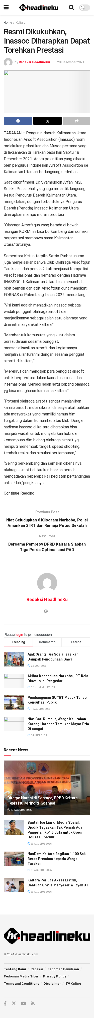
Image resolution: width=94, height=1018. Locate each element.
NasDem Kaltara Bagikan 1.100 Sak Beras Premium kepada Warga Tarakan (57, 858)
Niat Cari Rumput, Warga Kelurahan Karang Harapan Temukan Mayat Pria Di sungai (58, 724)
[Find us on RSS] (33, 1004)
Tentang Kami (15, 969)
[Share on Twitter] (47, 121)
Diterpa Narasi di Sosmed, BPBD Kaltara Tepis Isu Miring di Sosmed (43, 801)
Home (8, 22)
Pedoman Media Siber (21, 976)
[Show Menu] (6, 7)
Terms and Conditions (21, 983)
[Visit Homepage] (38, 7)
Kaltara (21, 22)
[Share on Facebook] (18, 121)
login (19, 635)
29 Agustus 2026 (21, 810)
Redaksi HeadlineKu (34, 62)
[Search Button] (71, 7)
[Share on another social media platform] (76, 121)
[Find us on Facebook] (5, 1004)
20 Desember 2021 (70, 62)
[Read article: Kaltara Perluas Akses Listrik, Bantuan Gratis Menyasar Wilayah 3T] (14, 885)
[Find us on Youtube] (23, 1004)
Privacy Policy (54, 976)
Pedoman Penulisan (63, 969)
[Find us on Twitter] (14, 1004)
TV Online (73, 983)
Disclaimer (52, 983)
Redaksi (37, 969)
